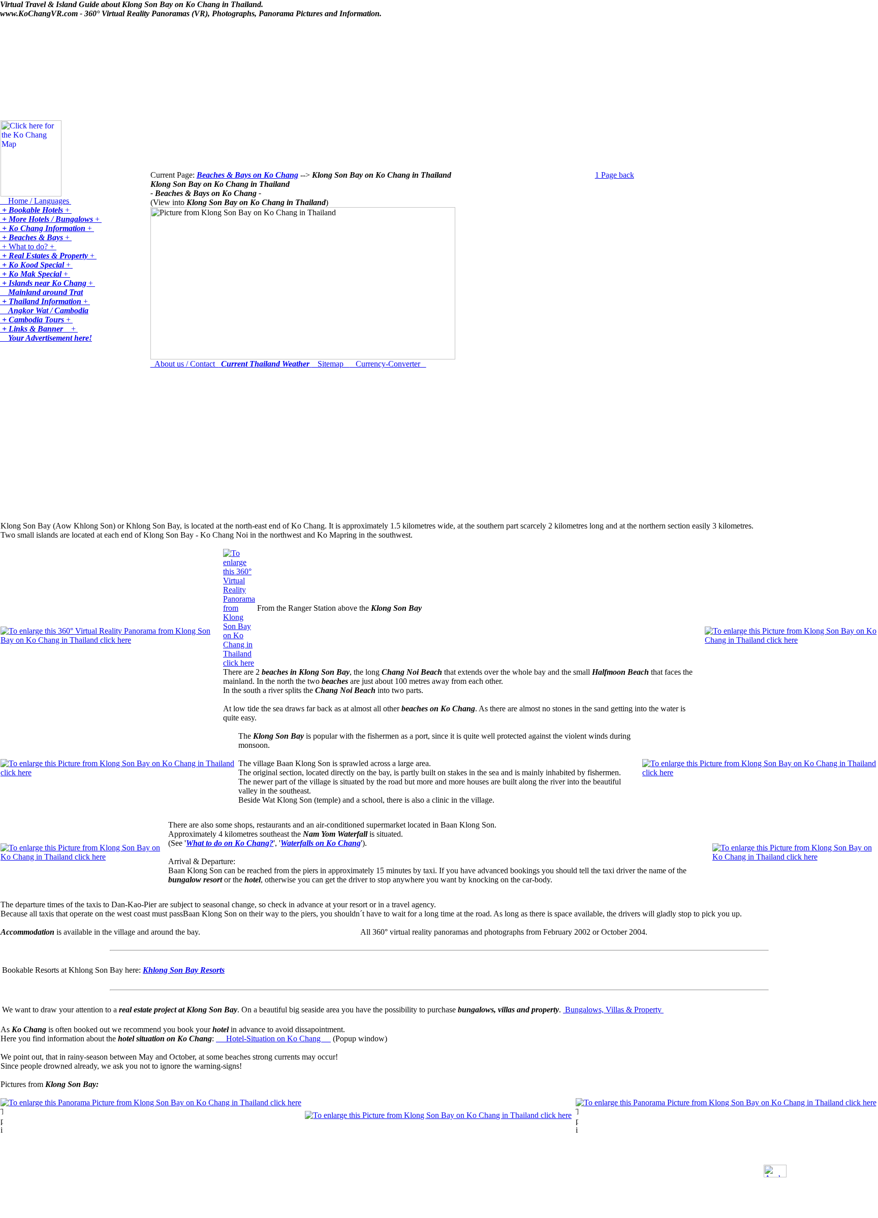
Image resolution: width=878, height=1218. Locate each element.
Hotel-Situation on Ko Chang (273, 1038)
